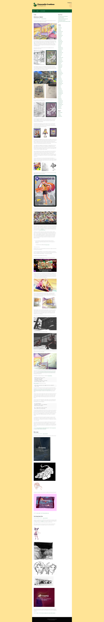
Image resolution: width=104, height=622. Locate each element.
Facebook (70, 6)
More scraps (36, 432)
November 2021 (60, 47)
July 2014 (59, 68)
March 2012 (60, 88)
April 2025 (59, 30)
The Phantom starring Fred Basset (63, 16)
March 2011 (60, 98)
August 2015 (60, 62)
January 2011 (60, 99)
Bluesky (71, 7)
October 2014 (60, 66)
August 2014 (60, 67)
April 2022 (59, 46)
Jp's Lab (59, 113)
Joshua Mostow (50, 375)
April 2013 (59, 77)
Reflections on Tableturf (38, 17)
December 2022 (60, 41)
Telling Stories (60, 116)
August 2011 (60, 94)
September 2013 (60, 73)
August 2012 (60, 84)
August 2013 (60, 74)
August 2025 (60, 27)
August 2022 (60, 43)
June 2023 (59, 37)
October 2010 (60, 103)
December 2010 (60, 100)
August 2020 (60, 51)
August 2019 (60, 53)
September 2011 (60, 93)
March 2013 (60, 78)
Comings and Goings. (61, 17)
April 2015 (59, 63)
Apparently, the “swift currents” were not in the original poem (42, 389)
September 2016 (60, 57)
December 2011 (60, 90)
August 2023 (60, 36)
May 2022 (59, 45)
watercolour (44, 428)
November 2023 (60, 35)
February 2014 (60, 72)
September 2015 (60, 61)
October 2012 (60, 82)
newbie (38, 119)
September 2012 (60, 83)
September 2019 (60, 52)
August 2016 (60, 58)
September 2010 (60, 104)
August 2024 (60, 32)
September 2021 (60, 48)
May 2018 (59, 56)
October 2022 (60, 42)
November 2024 (60, 31)
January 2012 (60, 89)
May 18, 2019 (47, 244)
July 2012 (59, 85)
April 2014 (59, 69)
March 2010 (60, 108)
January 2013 (60, 79)
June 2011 (59, 95)
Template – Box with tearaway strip (63, 18)
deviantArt (70, 3)
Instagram (70, 5)
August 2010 (60, 105)
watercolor (41, 428)
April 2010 (59, 106)
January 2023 (60, 40)
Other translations (36, 383)
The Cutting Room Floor (38, 516)
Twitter (71, 4)
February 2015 (60, 64)
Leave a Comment (43, 18)
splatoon (36, 428)
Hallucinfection (60, 112)
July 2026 (59, 26)
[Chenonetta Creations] (43, 7)
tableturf (38, 428)
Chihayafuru (42, 228)
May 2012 (59, 87)
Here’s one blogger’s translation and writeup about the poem (46, 371)
